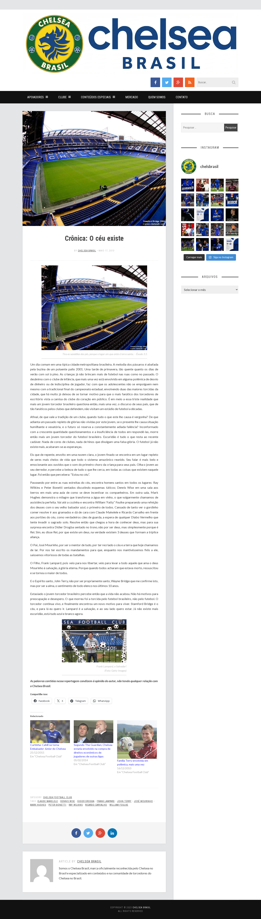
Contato (182, 97)
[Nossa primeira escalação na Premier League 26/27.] (217, 244)
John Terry (124, 801)
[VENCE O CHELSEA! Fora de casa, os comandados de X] (187, 244)
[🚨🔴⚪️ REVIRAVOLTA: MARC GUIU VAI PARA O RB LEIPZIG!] (187, 185)
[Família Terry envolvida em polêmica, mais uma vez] (137, 739)
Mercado (131, 97)
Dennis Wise (67, 801)
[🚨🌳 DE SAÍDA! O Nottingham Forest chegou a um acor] (232, 229)
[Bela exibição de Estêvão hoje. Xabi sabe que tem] (217, 185)
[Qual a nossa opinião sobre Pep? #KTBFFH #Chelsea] (187, 199)
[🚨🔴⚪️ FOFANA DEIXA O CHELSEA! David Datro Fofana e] (232, 185)
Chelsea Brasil (87, 250)
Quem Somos (156, 97)
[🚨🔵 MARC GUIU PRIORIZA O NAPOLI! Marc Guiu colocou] (217, 214)
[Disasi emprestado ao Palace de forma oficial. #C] (187, 229)
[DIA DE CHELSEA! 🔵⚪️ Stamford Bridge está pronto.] (202, 214)
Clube (62, 97)
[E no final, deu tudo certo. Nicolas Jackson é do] (202, 185)
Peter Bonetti (57, 805)
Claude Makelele (47, 801)
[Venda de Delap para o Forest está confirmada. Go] (232, 214)
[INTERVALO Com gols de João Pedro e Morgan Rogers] (202, 244)
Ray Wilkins (76, 805)
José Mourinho (143, 801)
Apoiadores (35, 97)
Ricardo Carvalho (96, 805)
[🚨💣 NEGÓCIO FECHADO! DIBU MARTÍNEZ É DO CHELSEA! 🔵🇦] (232, 199)
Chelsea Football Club (57, 797)
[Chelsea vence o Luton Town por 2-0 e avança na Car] (217, 199)
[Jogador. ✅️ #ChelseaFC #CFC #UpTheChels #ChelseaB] (202, 199)
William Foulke (118, 805)
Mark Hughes (38, 805)
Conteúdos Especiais (96, 97)
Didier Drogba (85, 801)
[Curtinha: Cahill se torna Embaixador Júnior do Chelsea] (50, 731)
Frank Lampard (106, 801)
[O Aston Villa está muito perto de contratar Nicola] (202, 229)
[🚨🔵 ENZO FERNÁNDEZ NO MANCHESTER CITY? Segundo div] (217, 229)
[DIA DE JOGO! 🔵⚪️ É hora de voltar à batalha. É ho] (232, 244)
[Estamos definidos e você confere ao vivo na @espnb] (187, 214)
